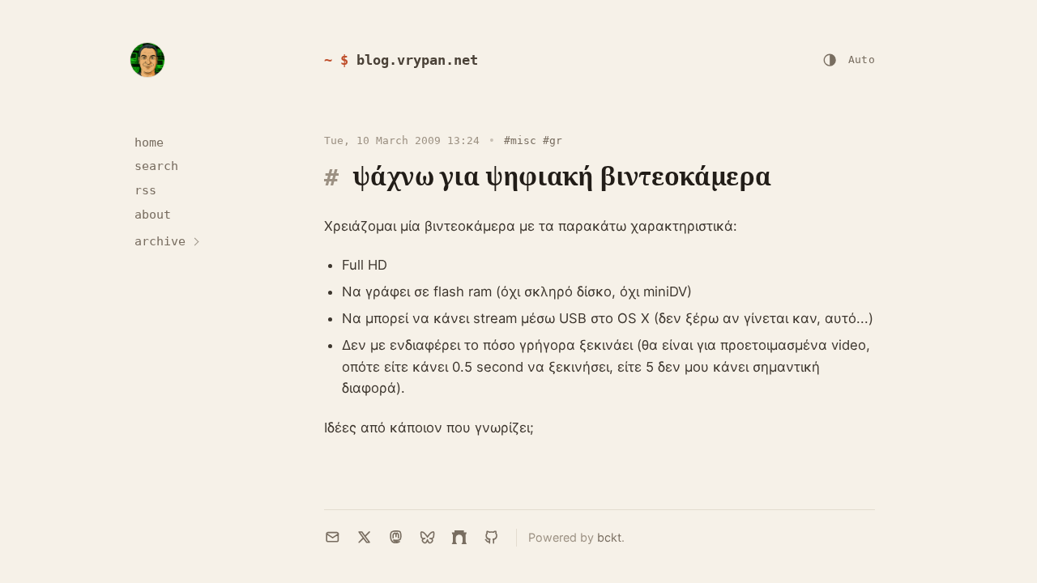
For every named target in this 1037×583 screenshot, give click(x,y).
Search (156, 166)
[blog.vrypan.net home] (147, 60)
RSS (145, 190)
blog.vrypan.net (417, 60)
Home (149, 142)
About (152, 214)
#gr (552, 140)
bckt (609, 537)
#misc (520, 140)
